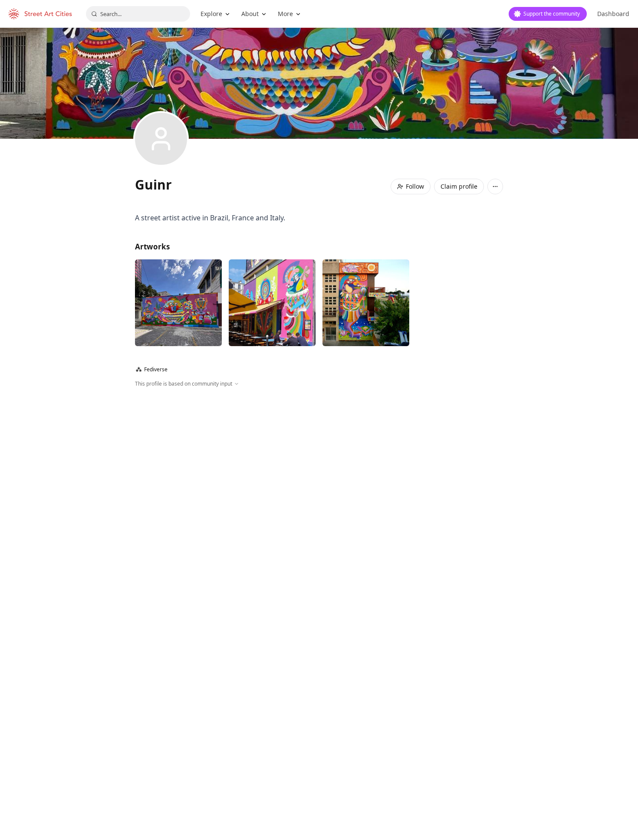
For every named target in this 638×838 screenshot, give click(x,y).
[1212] (178, 302)
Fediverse (152, 369)
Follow (415, 186)
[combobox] (138, 14)
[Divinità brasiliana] (365, 302)
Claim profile (459, 186)
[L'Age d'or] (272, 302)
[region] (319, 481)
